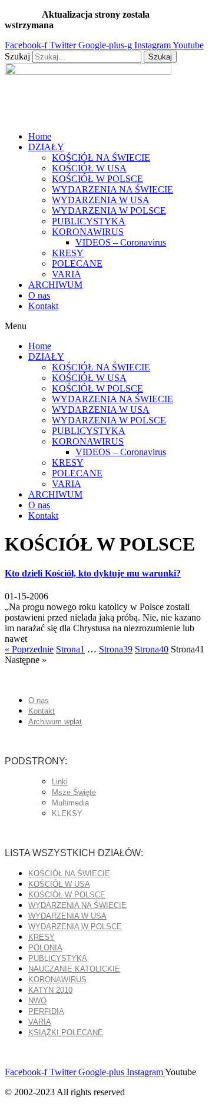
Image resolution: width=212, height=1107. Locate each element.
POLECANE (77, 263)
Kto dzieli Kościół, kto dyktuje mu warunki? (93, 573)
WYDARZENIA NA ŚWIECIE (112, 189)
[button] (106, 326)
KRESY (68, 253)
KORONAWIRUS (88, 232)
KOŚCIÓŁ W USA (89, 168)
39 (115, 649)
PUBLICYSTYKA (88, 221)
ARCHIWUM (55, 285)
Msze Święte (74, 792)
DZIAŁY (46, 147)
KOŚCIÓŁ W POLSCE (97, 179)
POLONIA (45, 947)
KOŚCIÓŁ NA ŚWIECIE (101, 158)
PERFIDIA (46, 1011)
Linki (60, 781)
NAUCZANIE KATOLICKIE (74, 969)
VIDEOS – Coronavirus (120, 242)
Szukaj (17, 56)
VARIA (66, 274)
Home (39, 136)
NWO (37, 1000)
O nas (39, 295)
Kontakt (43, 306)
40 (151, 649)
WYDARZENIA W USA (101, 200)
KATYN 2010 (50, 990)
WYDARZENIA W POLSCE (109, 211)
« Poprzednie (29, 649)
